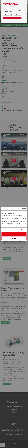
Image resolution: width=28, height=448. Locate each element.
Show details (21, 230)
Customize (13, 238)
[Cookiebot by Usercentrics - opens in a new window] (21, 209)
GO (12, 18)
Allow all (14, 234)
